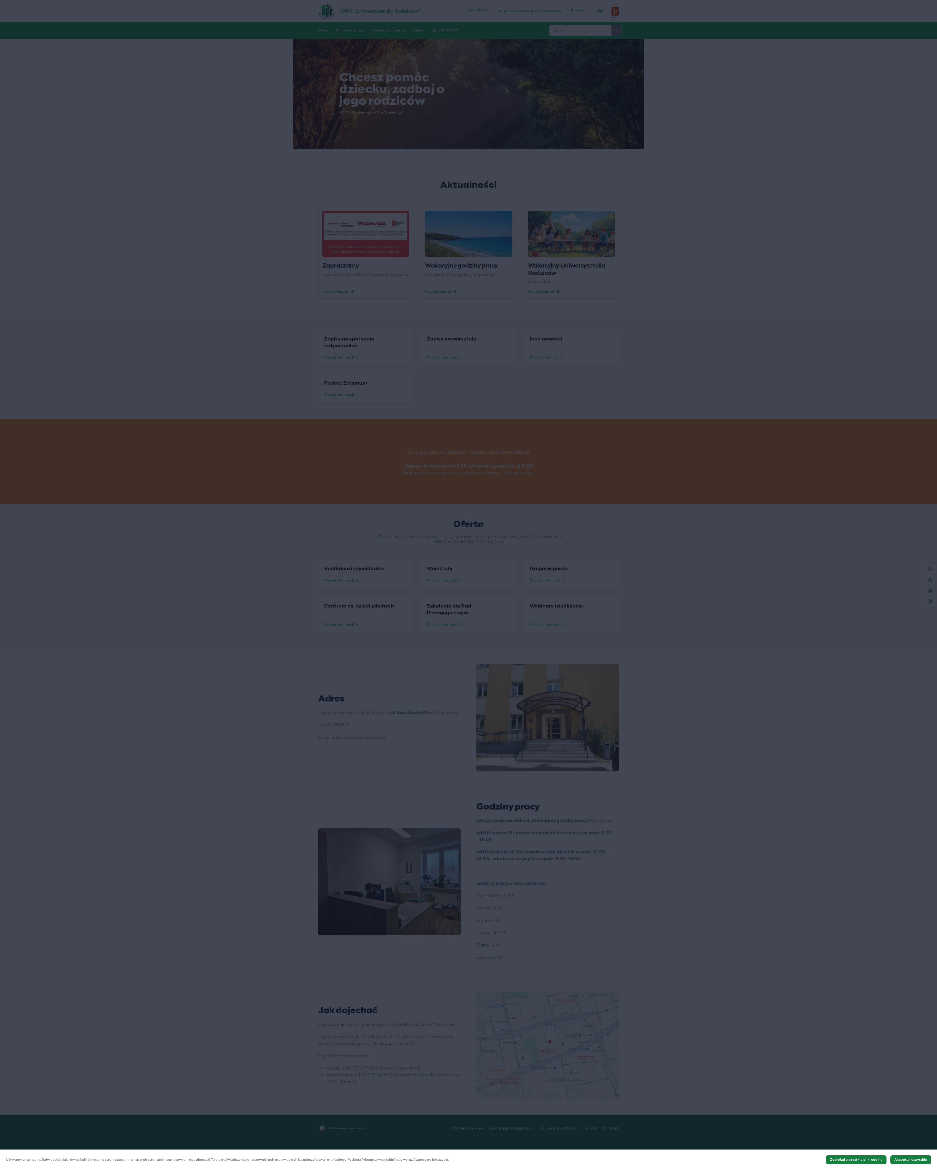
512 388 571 (478, 10)
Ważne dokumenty (388, 30)
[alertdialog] (468, 1160)
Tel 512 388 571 (445, 30)
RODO (591, 1128)
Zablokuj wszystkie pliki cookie (856, 1159)
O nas (323, 30)
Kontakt (578, 10)
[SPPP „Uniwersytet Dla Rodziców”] (393, 11)
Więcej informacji (339, 357)
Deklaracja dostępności (511, 1128)
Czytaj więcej (335, 291)
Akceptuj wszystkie (910, 1159)
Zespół (419, 30)
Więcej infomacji (544, 357)
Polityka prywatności (559, 1128)
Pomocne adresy (350, 30)
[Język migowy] (600, 11)
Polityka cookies (467, 1128)
